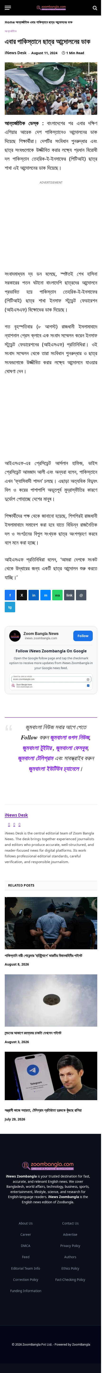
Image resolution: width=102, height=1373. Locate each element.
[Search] (94, 7)
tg (10, 607)
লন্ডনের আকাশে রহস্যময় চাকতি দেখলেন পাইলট (33, 1032)
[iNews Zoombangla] (51, 8)
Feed (25, 1257)
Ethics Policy (70, 1268)
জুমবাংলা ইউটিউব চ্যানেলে (53, 768)
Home (10, 22)
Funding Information (25, 1291)
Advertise (70, 1234)
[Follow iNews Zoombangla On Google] (51, 681)
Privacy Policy (70, 1246)
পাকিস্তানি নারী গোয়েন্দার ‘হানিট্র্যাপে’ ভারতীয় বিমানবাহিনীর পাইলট (43, 955)
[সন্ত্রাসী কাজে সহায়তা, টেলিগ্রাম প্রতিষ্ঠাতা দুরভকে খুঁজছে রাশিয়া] (51, 1078)
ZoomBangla (81, 1344)
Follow (83, 636)
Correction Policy (25, 1280)
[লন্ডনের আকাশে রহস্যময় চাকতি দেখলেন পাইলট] (51, 1000)
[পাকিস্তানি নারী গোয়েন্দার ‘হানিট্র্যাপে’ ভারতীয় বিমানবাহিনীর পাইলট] (51, 923)
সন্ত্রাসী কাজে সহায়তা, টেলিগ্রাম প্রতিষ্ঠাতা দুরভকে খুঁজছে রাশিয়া (43, 1110)
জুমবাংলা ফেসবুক (72, 748)
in (33, 595)
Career (25, 1234)
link (69, 595)
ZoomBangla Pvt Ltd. (38, 1344)
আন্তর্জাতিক (22, 22)
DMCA (25, 1246)
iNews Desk (16, 52)
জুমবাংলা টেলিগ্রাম (35, 758)
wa (57, 595)
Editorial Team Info (25, 1268)
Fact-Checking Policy (70, 1280)
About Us (25, 1223)
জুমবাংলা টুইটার (36, 748)
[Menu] (8, 7)
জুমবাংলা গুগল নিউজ (69, 737)
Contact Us (70, 1223)
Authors (70, 1257)
